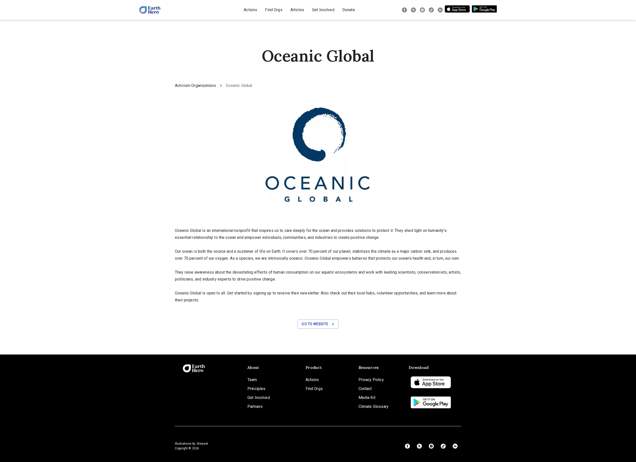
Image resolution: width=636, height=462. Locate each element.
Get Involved (323, 9)
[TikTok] (431, 9)
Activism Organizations (195, 85)
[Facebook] (404, 9)
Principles (256, 388)
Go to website (315, 324)
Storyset (202, 443)
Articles (297, 9)
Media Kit (366, 397)
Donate (348, 9)
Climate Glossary (373, 406)
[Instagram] (422, 9)
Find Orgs (273, 9)
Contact (365, 388)
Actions (250, 9)
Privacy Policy (371, 379)
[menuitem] (250, 10)
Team (252, 379)
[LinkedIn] (440, 9)
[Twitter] (413, 9)
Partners (255, 406)
